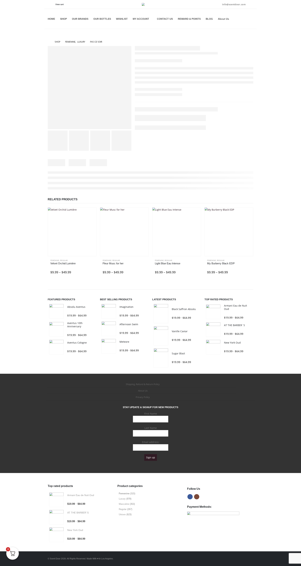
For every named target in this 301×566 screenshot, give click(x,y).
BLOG (209, 18)
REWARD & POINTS (189, 18)
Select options (90, 213)
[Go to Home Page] (49, 42)
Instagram (196, 496)
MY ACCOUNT (141, 18)
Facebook (190, 496)
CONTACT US (165, 18)
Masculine (124, 504)
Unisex (122, 514)
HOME (51, 18)
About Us (223, 18)
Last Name (150, 428)
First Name (150, 413)
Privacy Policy (143, 397)
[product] (72, 232)
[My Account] (250, 4)
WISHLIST (122, 18)
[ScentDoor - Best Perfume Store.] (150, 4)
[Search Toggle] (50, 4)
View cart (59, 4)
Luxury (122, 498)
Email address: (150, 442)
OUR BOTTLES (102, 18)
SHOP (63, 18)
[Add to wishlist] (92, 260)
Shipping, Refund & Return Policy (143, 384)
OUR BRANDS (80, 18)
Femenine (54, 260)
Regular (64, 260)
